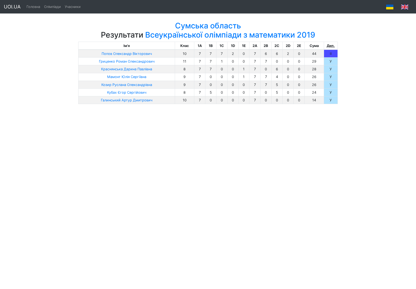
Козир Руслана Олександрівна (126, 85)
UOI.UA (12, 7)
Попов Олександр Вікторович (127, 54)
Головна (33, 7)
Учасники (73, 7)
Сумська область (208, 25)
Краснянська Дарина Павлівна (126, 69)
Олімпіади (52, 7)
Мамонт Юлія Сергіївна (126, 77)
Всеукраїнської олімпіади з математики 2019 (230, 34)
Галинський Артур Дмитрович (126, 100)
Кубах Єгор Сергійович (126, 92)
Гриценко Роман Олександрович (127, 61)
